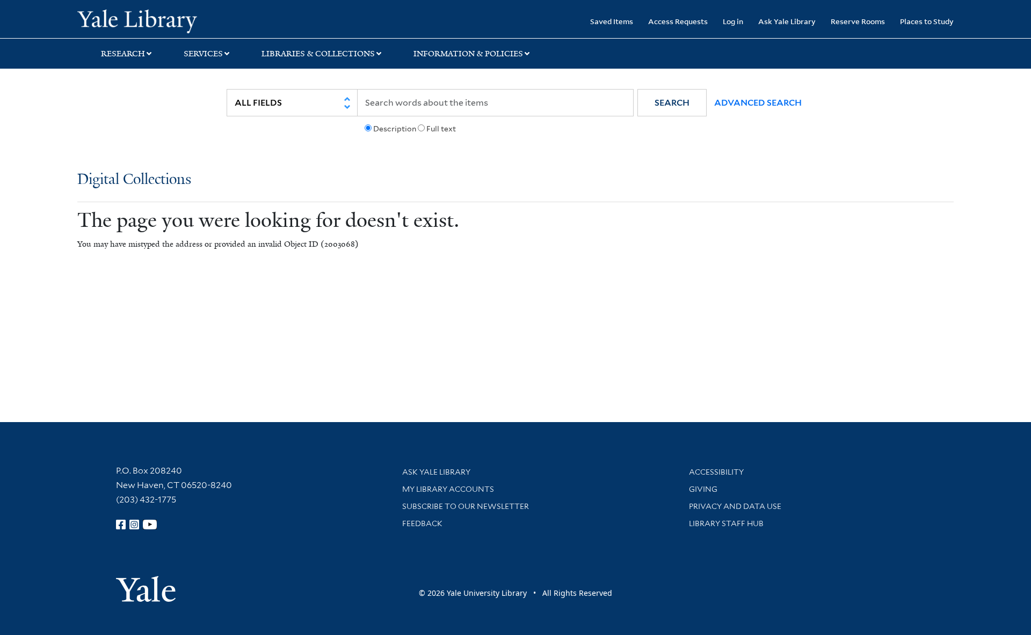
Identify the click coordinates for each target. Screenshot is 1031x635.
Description (394, 128)
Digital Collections (134, 180)
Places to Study (927, 21)
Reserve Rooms (858, 21)
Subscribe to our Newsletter (465, 506)
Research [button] (123, 53)
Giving (703, 489)
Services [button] (203, 53)
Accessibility (716, 472)
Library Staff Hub (726, 523)
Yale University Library (143, 20)
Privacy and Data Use (735, 506)
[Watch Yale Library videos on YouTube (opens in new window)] (150, 524)
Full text (441, 128)
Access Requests (678, 21)
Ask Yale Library (787, 21)
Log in (733, 21)
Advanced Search (758, 103)
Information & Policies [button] (468, 53)
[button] (672, 102)
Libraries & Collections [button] (318, 53)
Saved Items (611, 21)
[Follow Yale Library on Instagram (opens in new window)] (134, 524)
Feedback (422, 523)
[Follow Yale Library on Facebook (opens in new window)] (121, 524)
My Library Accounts (448, 489)
